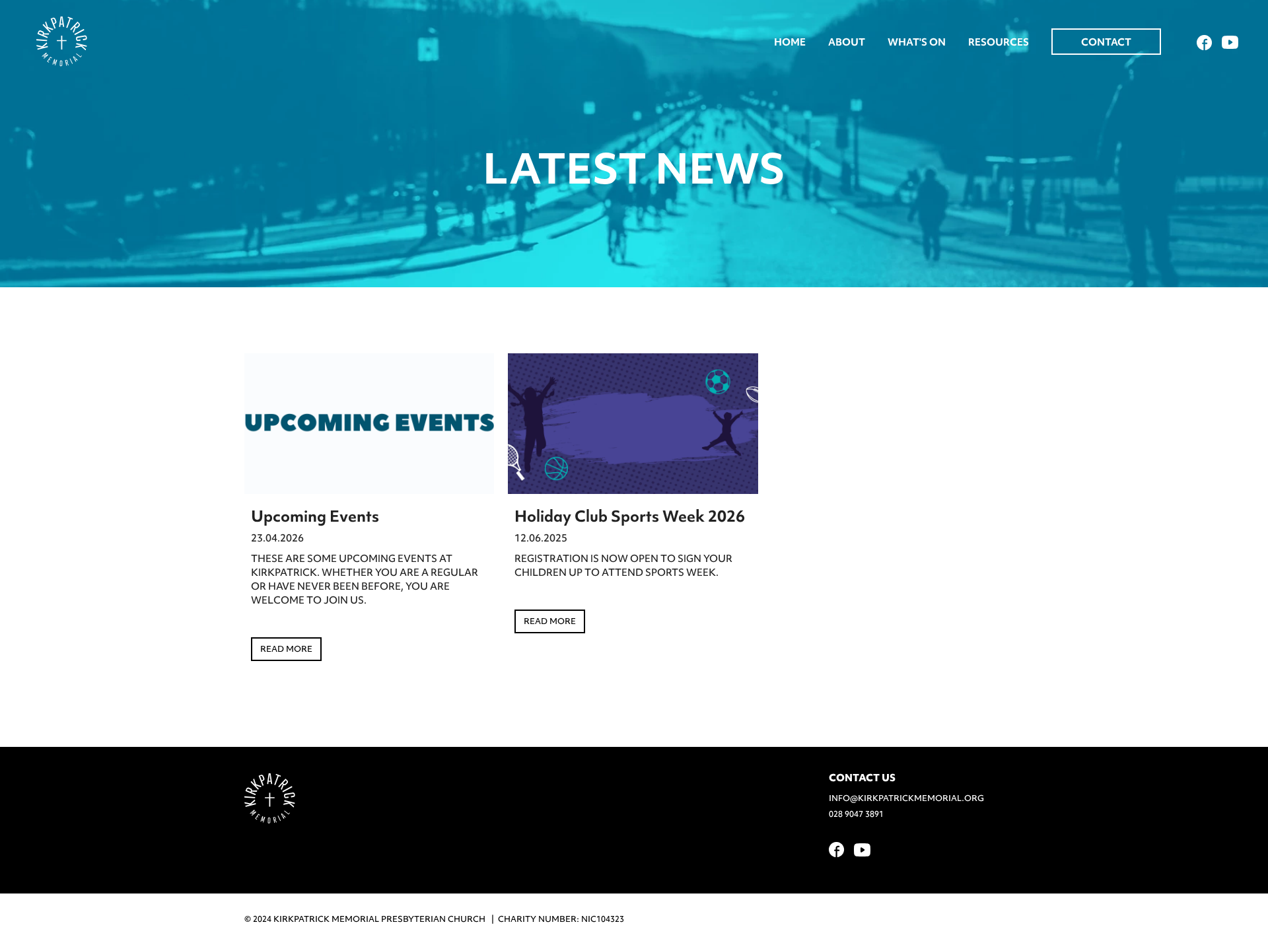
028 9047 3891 (856, 814)
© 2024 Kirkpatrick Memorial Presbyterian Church (364, 919)
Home (790, 42)
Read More (286, 648)
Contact (1106, 42)
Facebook (1205, 42)
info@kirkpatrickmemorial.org (906, 798)
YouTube (1230, 42)
